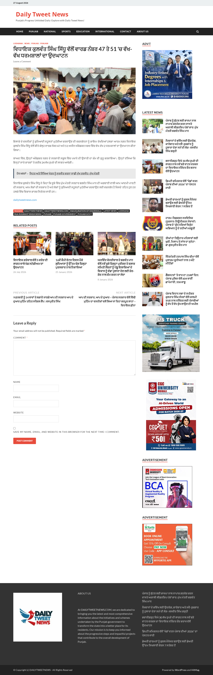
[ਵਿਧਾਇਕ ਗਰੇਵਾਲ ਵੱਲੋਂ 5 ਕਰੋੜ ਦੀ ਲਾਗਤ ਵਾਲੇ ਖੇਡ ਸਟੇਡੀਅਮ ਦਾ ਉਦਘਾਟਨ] (32, 256)
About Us (142, 31)
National (50, 31)
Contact (125, 31)
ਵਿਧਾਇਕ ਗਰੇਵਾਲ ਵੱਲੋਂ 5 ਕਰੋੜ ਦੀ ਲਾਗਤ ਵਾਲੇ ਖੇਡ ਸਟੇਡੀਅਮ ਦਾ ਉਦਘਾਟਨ (30, 263)
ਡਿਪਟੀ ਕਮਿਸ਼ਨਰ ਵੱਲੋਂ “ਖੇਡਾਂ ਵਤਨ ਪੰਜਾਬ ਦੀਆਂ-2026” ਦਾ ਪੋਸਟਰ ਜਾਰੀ (182, 184)
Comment (20, 337)
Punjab (33, 31)
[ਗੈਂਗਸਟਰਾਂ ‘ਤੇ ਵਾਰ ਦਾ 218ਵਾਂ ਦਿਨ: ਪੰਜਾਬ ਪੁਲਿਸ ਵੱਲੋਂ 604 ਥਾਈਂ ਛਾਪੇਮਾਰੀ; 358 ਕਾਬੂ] (152, 275)
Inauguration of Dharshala (86, 211)
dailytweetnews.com (25, 199)
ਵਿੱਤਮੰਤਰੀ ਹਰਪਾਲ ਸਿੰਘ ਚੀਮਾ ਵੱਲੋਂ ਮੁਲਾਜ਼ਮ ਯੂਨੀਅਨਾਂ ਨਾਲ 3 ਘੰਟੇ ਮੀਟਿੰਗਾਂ (182, 260)
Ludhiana (18, 43)
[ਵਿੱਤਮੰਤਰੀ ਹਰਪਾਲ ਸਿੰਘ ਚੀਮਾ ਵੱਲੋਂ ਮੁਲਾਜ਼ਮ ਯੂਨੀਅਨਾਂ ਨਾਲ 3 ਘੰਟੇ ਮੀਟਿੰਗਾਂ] (152, 256)
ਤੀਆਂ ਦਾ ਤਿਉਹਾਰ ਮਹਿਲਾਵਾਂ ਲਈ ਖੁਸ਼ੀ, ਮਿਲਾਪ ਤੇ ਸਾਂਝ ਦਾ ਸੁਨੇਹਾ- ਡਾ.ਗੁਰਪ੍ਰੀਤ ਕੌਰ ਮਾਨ (182, 241)
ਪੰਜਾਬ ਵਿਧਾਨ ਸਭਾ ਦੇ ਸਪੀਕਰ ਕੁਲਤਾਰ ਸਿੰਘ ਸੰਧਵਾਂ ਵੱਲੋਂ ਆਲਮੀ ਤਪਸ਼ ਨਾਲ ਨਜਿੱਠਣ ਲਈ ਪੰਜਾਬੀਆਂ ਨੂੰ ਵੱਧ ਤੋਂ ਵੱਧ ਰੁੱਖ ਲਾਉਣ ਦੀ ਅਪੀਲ (182, 298)
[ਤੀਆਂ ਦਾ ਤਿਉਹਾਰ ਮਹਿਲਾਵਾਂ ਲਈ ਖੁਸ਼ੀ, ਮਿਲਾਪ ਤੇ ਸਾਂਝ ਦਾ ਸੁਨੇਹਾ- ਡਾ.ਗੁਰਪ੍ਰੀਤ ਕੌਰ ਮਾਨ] (152, 238)
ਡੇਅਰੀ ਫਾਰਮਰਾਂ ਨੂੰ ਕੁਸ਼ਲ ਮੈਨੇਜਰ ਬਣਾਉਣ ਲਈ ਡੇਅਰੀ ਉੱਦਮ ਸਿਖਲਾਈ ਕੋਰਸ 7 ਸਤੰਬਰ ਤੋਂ (181, 203)
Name (16, 382)
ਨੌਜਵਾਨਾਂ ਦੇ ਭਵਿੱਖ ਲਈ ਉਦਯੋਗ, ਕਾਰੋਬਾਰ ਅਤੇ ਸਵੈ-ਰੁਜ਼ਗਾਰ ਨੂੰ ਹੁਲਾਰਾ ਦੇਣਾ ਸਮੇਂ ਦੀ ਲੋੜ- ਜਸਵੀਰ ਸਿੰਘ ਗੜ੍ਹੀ (182, 146)
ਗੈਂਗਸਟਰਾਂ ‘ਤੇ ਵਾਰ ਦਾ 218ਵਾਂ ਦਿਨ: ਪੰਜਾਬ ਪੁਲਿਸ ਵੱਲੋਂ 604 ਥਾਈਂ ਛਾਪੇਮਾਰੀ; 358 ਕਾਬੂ (182, 278)
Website (18, 412)
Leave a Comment (22, 61)
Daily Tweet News (42, 14)
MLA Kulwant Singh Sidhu (28, 214)
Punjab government (64, 214)
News (27, 43)
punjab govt (85, 214)
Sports (66, 31)
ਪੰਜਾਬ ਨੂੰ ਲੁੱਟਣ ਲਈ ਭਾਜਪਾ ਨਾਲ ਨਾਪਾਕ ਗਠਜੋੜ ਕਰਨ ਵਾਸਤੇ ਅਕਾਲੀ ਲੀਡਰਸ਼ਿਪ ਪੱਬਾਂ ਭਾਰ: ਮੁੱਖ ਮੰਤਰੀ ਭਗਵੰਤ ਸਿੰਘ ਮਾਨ (182, 125)
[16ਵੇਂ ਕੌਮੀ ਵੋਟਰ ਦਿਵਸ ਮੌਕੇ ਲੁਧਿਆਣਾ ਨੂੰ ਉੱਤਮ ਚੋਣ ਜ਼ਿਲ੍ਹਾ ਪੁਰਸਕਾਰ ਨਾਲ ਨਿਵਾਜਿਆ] (75, 256)
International (104, 31)
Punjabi (44, 43)
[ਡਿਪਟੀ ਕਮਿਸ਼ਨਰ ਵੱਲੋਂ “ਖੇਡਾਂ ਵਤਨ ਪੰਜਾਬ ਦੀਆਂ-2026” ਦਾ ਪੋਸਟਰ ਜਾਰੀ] (152, 181)
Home (19, 31)
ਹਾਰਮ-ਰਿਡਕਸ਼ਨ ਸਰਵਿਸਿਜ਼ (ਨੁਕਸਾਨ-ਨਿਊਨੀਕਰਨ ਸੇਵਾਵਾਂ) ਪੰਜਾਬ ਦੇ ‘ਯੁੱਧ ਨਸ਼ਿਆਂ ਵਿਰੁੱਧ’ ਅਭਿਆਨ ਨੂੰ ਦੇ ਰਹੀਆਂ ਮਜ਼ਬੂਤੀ (181, 223)
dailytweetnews (33, 211)
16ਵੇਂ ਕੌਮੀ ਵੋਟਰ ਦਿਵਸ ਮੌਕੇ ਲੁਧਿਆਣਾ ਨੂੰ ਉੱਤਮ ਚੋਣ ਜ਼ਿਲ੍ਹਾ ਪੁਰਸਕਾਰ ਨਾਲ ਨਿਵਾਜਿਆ (71, 263)
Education (83, 31)
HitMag (195, 670)
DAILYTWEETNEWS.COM (96, 609)
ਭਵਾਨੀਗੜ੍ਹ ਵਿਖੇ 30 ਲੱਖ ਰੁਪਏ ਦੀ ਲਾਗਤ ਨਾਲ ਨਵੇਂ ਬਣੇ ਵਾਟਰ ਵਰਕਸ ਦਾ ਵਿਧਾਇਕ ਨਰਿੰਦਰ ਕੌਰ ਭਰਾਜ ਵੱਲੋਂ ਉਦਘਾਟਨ (182, 166)
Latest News (110, 211)
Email (17, 397)
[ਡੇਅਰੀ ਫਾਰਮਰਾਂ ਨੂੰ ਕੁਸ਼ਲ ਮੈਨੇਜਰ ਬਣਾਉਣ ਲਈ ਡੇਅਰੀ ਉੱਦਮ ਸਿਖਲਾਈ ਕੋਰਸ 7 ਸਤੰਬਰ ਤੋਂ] (152, 199)
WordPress (181, 670)
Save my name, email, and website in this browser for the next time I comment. (66, 432)
